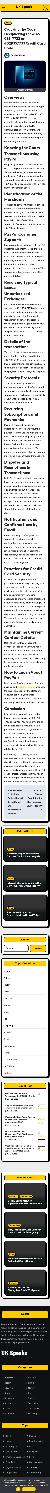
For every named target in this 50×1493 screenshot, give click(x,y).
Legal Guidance (13, 1467)
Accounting (35, 1472)
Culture (7, 978)
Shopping (8, 1025)
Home (6, 992)
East (31, 1446)
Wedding (8, 1073)
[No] (47, 1485)
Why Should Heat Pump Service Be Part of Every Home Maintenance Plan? (20, 1119)
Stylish (9, 1436)
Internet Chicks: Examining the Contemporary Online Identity (24, 884)
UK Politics (9, 1066)
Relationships (36, 1441)
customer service (26, 687)
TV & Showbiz (10, 1059)
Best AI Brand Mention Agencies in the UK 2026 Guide (20, 1094)
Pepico (32, 1436)
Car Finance (11, 1452)
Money (7, 1005)
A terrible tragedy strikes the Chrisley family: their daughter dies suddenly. (24, 856)
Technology (9, 1046)
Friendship (11, 1462)
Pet (5, 1019)
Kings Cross (11, 1472)
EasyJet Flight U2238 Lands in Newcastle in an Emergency (19, 1106)
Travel (7, 1053)
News (8, 23)
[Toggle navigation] (4, 7)
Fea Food (33, 1452)
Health (7, 985)
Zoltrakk (33, 1467)
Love (31, 1457)
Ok (18, 1489)
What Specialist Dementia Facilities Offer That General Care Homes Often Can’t (19, 1148)
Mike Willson (19, 55)
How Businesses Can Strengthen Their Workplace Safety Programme (19, 1134)
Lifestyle (8, 998)
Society (7, 1032)
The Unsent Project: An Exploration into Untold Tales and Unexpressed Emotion (15, 802)
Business (8, 971)
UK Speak (24, 6)
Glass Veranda (36, 1462)
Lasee (8, 1441)
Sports (7, 1039)
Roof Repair (11, 1446)
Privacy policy (28, 1489)
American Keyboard (15, 1457)
